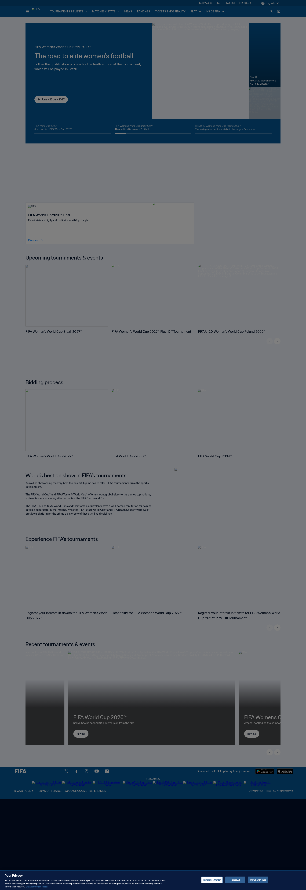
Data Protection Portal (36, 886)
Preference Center (212, 880)
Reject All (235, 880)
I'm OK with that (258, 880)
